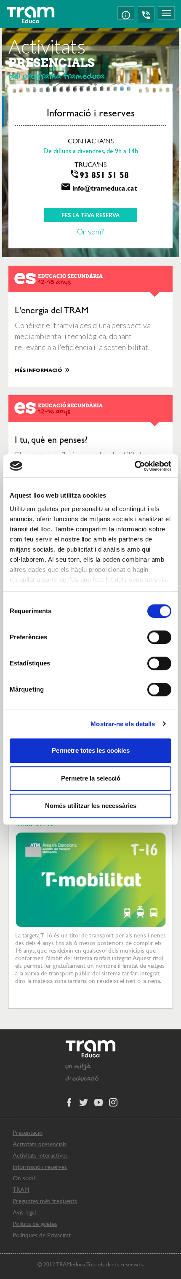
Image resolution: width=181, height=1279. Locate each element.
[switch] (159, 637)
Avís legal (24, 1212)
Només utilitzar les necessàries (90, 805)
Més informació (39, 370)
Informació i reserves (40, 1166)
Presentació (28, 1132)
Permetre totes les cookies (91, 750)
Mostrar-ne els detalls (122, 723)
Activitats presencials (40, 1143)
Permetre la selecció (90, 778)
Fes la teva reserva (91, 215)
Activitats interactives (40, 1155)
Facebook (68, 1102)
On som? (90, 231)
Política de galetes (35, 1223)
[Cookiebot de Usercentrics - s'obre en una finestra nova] (134, 465)
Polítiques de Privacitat (42, 1235)
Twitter (83, 1102)
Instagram (112, 1102)
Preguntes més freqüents (45, 1200)
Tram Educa (30, 14)
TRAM (21, 1189)
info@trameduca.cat (104, 188)
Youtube (98, 1102)
